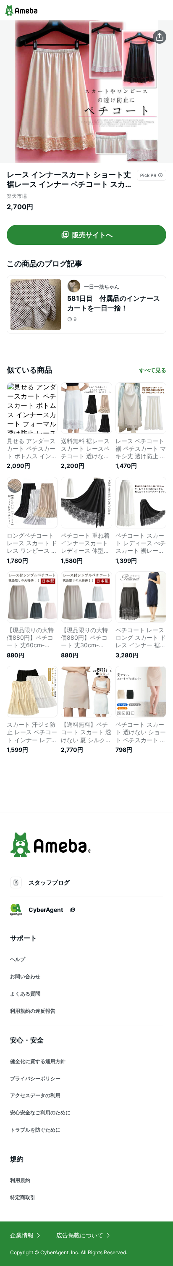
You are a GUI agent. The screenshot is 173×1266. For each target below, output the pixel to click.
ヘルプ (17, 959)
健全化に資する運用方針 (38, 1061)
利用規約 (20, 1180)
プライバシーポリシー (35, 1078)
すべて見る (152, 370)
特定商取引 (22, 1197)
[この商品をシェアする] (159, 37)
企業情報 (22, 1235)
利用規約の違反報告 (32, 1011)
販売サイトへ (92, 235)
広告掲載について (79, 1235)
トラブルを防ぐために (35, 1130)
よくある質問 (25, 993)
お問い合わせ (25, 976)
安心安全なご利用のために (40, 1112)
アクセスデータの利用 (35, 1095)
